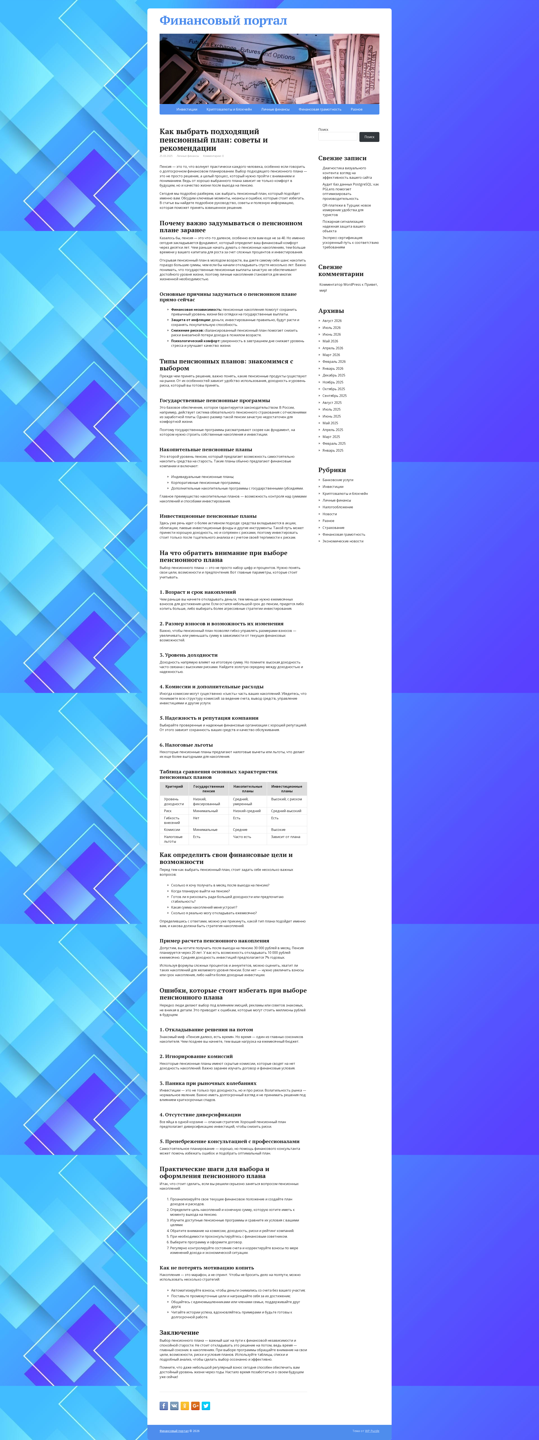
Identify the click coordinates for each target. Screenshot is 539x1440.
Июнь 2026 (332, 334)
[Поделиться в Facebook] (164, 1406)
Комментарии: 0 (213, 156)
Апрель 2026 (333, 348)
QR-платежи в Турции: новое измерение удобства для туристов (347, 210)
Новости (330, 514)
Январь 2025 (333, 450)
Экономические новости (343, 541)
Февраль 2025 (334, 443)
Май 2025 (330, 423)
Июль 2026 (332, 327)
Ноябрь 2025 (333, 382)
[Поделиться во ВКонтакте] (174, 1406)
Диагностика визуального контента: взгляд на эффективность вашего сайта (347, 173)
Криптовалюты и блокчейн (229, 109)
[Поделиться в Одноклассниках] (185, 1406)
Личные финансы (275, 109)
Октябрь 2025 (334, 389)
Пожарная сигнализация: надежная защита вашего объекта (344, 226)
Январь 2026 (333, 368)
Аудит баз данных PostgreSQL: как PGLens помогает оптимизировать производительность (351, 191)
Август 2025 (332, 402)
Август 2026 (332, 320)
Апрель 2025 (333, 429)
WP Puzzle (372, 1431)
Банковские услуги (338, 480)
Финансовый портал (223, 20)
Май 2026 (330, 341)
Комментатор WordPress (340, 284)
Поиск (323, 129)
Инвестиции (186, 109)
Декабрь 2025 (334, 375)
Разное (357, 109)
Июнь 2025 (332, 416)
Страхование (333, 527)
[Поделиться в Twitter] (206, 1406)
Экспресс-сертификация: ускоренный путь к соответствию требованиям (351, 242)
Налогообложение (338, 507)
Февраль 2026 (334, 361)
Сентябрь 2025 (335, 395)
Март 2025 (331, 436)
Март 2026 (331, 354)
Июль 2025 (332, 409)
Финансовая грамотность (320, 109)
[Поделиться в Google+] (195, 1406)
